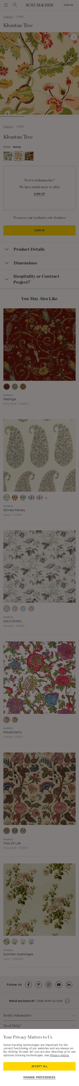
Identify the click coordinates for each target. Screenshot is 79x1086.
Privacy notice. (59, 1055)
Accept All (39, 1066)
